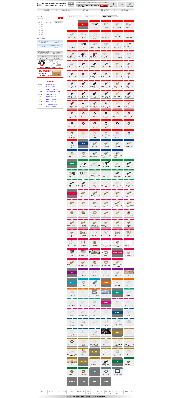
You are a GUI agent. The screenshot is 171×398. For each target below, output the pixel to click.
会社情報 (71, 391)
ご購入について (92, 3)
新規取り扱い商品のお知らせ (49, 89)
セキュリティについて (109, 392)
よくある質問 (103, 3)
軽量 (42, 24)
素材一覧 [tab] (48, 22)
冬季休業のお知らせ (47, 94)
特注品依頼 (124, 10)
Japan (69, 2)
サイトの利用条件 (99, 392)
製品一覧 (72, 16)
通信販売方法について (90, 392)
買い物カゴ (130, 6)
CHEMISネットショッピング (51, 4)
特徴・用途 (107, 16)
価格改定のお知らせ (47, 96)
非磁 (42, 32)
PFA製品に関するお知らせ (49, 104)
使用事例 (85, 10)
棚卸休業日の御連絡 (47, 106)
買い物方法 (52, 391)
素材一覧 (89, 16)
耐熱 (42, 28)
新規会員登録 (113, 6)
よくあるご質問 (62, 391)
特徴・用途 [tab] (58, 22)
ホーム (43, 391)
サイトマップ (81, 3)
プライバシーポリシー (118, 392)
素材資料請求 (105, 10)
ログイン (121, 6)
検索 (60, 18)
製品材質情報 (66, 10)
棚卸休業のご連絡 (46, 84)
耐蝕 (42, 30)
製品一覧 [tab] (40, 22)
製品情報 (46, 10)
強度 (42, 34)
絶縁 (42, 26)
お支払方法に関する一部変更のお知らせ (50, 91)
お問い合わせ (104, 5)
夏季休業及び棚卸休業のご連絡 (50, 99)
